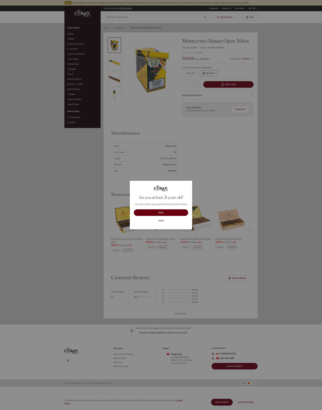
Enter (161, 212)
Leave (161, 220)
